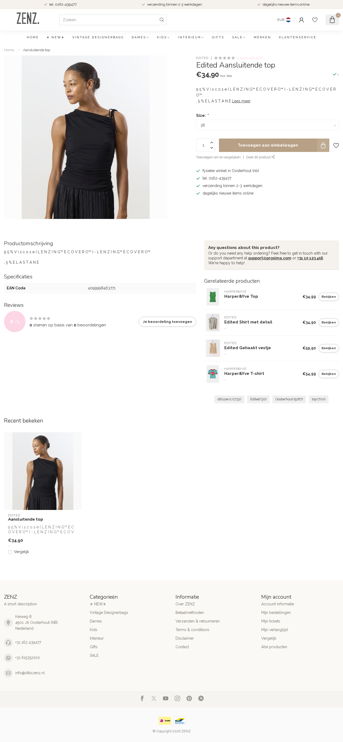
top (318, 399)
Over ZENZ (185, 604)
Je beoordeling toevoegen (167, 321)
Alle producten (274, 647)
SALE (237, 37)
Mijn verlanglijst (274, 630)
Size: (202, 115)
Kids (162, 37)
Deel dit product (258, 157)
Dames (139, 37)
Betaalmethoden (190, 612)
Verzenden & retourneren (198, 621)
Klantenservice (297, 37)
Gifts (218, 37)
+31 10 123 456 (310, 258)
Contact (182, 647)
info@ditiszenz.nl (30, 673)
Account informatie (277, 604)
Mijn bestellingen (276, 612)
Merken (262, 37)
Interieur (189, 37)
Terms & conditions (192, 630)
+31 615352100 (27, 657)
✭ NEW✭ (56, 37)
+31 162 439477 (28, 642)
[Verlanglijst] (315, 19)
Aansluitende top (36, 50)
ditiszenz (229, 399)
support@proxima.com (269, 258)
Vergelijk (21, 552)
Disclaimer (185, 638)
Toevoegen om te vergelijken (218, 157)
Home (33, 37)
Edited (202, 58)
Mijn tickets (270, 621)
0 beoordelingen (249, 58)
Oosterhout (289, 399)
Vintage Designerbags (98, 37)
